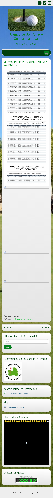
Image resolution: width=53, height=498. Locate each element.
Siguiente (45, 327)
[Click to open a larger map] (15, 406)
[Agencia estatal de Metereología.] (18, 393)
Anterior (8, 327)
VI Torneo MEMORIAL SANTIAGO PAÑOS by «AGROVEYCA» (25, 63)
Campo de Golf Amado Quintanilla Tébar (26, 36)
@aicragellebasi (36, 493)
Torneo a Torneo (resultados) (24, 319)
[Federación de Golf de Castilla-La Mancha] (13, 371)
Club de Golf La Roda (26, 44)
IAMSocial (15, 493)
